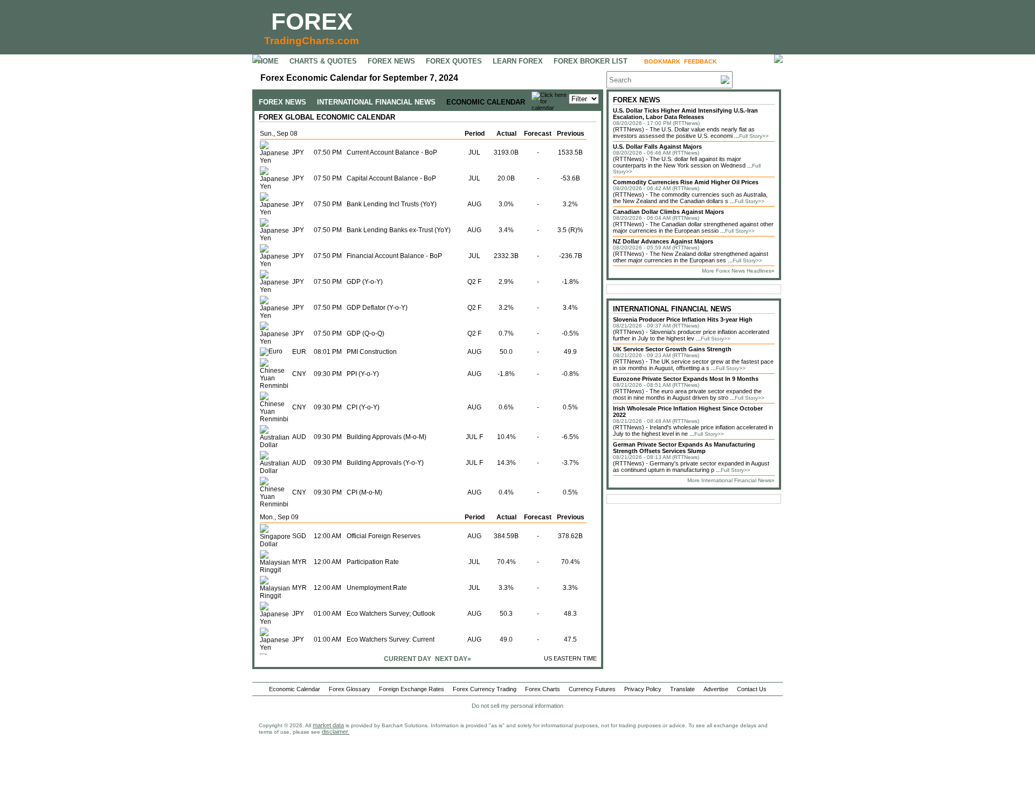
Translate (682, 689)
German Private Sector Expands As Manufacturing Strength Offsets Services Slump (684, 447)
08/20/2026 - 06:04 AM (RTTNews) (656, 218)
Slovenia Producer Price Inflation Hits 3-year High (683, 319)
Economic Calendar (294, 689)
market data (328, 725)
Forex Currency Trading (484, 689)
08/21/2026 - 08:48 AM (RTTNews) (656, 421)
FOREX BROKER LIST (590, 61)
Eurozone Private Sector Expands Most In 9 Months (685, 378)
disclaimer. (335, 731)
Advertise (715, 689)
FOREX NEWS (391, 61)
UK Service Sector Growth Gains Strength (672, 349)
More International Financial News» (731, 480)
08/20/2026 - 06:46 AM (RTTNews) (656, 153)
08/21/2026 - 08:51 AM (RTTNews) (656, 385)
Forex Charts (542, 689)
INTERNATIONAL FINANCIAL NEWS (376, 102)
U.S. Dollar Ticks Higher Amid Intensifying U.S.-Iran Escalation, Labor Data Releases (685, 113)
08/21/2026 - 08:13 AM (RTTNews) (656, 457)
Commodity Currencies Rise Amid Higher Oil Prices (685, 182)
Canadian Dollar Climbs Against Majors (668, 211)
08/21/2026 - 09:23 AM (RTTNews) (656, 355)
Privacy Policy (642, 689)
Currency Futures (592, 689)
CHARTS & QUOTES (323, 61)
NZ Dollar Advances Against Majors (663, 241)
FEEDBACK (700, 61)
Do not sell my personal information (517, 705)
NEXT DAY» (453, 659)
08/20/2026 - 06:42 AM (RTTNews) (656, 188)
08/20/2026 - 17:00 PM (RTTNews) (656, 123)
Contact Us (752, 689)
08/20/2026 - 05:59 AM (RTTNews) (656, 248)
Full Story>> (754, 136)
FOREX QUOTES (454, 61)
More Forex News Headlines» (738, 271)
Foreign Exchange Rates (411, 689)
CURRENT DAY (407, 659)
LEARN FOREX (518, 61)
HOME (268, 61)
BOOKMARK (662, 61)
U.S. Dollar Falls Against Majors (657, 146)
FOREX (312, 21)
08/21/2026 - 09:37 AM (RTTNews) (656, 326)
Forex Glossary (349, 689)
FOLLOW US (744, 61)
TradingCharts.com (311, 40)
